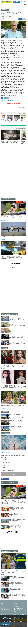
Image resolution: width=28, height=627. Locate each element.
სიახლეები (7, 5)
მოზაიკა (4, 348)
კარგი (4, 459)
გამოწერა (16, 1)
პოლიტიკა (5, 9)
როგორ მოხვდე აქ (22, 113)
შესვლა (24, 1)
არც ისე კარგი (6, 462)
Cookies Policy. (18, 621)
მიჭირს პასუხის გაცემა (8, 470)
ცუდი (4, 467)
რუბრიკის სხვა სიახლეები (9, 314)
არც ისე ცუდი (6, 465)
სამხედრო (5, 412)
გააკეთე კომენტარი (22, 107)
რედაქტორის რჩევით (8, 199)
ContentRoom (21, 128)
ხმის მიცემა (13, 474)
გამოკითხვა (5, 433)
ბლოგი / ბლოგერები (16, 5)
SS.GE (2, 113)
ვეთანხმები (5, 624)
